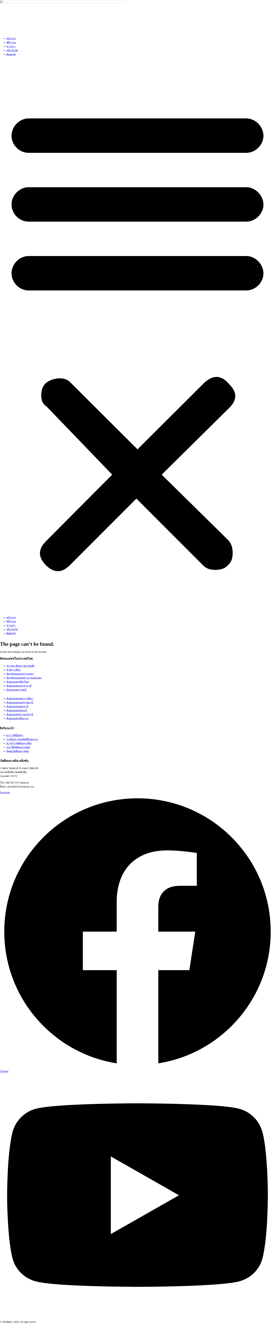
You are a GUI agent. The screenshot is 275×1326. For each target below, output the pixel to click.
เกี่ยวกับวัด (12, 50)
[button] (137, 337)
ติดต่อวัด (11, 54)
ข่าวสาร (10, 46)
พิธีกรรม (11, 42)
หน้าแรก (11, 38)
